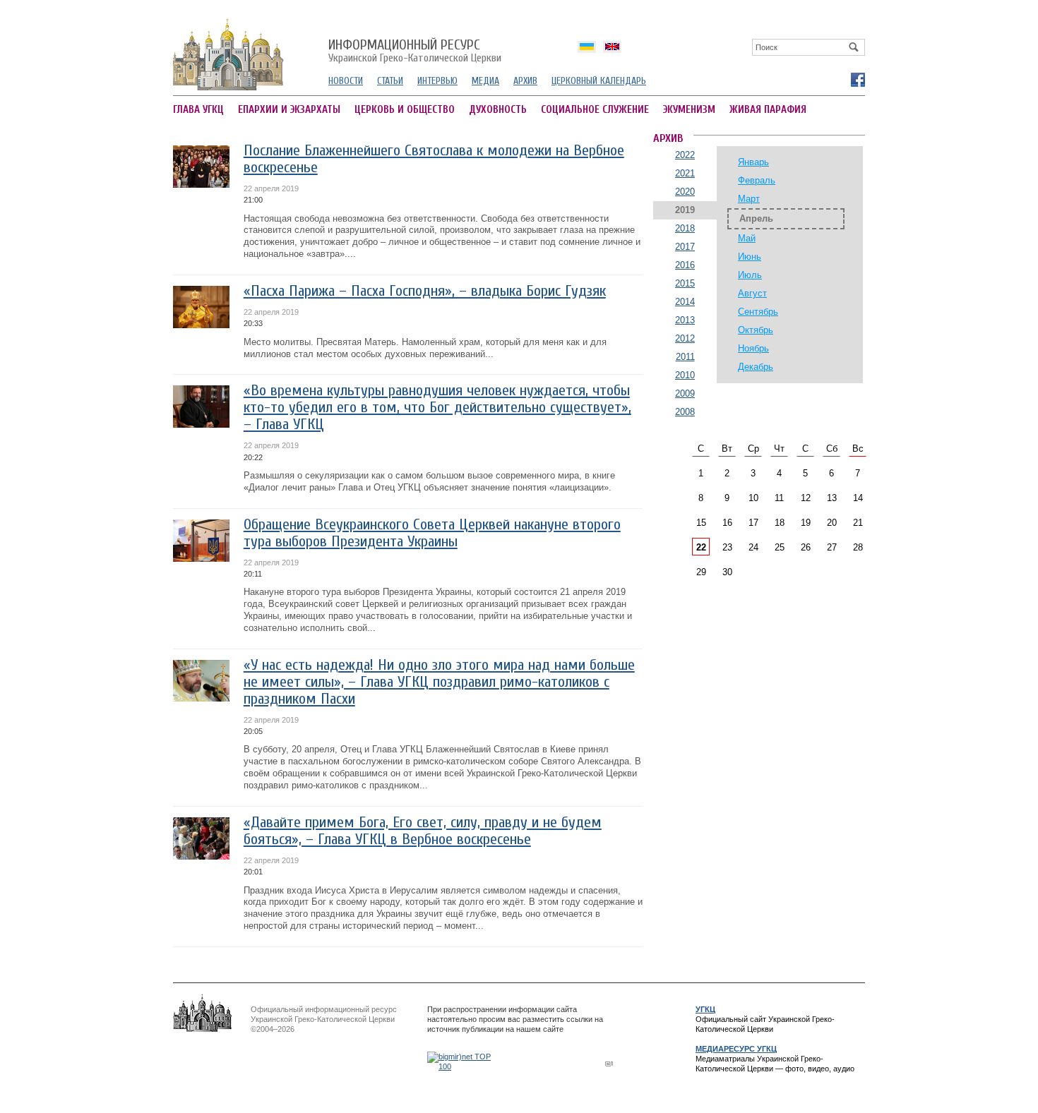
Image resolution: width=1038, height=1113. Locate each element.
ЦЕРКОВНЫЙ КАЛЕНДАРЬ (598, 81)
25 (780, 547)
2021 (685, 173)
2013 (685, 320)
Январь (753, 162)
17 (753, 522)
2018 (685, 228)
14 (858, 498)
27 (832, 547)
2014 (685, 301)
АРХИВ (525, 81)
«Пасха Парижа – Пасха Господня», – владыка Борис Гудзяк (425, 291)
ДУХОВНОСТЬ (498, 110)
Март (749, 198)
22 (701, 547)
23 (727, 547)
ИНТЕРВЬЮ (437, 81)
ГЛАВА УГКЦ (198, 110)
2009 (685, 393)
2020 (685, 191)
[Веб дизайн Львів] (611, 1063)
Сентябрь (758, 311)
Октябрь (755, 330)
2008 (685, 412)
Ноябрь (753, 348)
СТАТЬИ (390, 81)
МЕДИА (485, 81)
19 (806, 522)
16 (727, 522)
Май (747, 238)
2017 (685, 246)
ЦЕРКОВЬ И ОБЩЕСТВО (404, 110)
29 (701, 572)
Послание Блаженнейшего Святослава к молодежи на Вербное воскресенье (434, 159)
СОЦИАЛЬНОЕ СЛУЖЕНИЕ (595, 110)
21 (858, 522)
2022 (685, 155)
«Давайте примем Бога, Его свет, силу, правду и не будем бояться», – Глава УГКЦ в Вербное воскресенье (423, 831)
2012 (685, 338)
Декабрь (755, 366)
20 (832, 522)
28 (858, 547)
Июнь (749, 256)
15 (701, 522)
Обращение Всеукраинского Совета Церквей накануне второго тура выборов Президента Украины (432, 533)
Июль (750, 275)
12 (806, 498)
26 (806, 547)
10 (753, 498)
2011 (685, 356)
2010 (685, 375)
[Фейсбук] (857, 79)
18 (780, 522)
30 (727, 572)
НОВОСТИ (345, 81)
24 (753, 547)
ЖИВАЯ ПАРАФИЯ (767, 110)
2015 (685, 283)
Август (752, 293)
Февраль (756, 180)
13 (832, 498)
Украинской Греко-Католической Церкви (414, 51)
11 (779, 498)
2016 (685, 265)
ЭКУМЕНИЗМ (689, 110)
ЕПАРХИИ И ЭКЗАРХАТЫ (289, 110)
